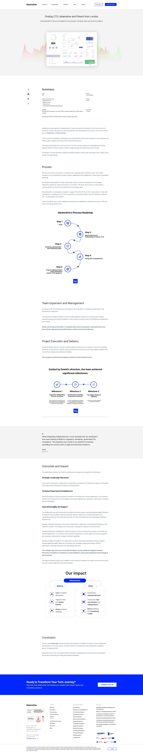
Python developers (78, 721)
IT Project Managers (78, 732)
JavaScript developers (78, 723)
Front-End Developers (78, 712)
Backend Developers (78, 714)
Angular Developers (78, 726)
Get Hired (98, 4)
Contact (83, 4)
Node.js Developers (78, 728)
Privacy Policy (34, 750)
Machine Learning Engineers (80, 709)
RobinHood (50, 133)
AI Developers (76, 707)
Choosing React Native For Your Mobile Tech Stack (106, 725)
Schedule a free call (107, 684)
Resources (52, 725)
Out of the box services (55, 721)
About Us (66, 4)
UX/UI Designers (77, 735)
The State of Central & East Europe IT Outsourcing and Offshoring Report (105, 721)
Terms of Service (54, 714)
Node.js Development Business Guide (105, 718)
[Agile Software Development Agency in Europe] (32, 4)
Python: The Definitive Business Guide (106, 711)
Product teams (76, 737)
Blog (74, 4)
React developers (77, 716)
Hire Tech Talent (111, 4)
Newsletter (52, 709)
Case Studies (54, 4)
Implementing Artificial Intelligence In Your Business (105, 708)
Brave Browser (61, 133)
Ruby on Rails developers (79, 719)
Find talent (52, 723)
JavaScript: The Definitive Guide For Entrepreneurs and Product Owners (105, 714)
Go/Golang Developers (79, 730)
